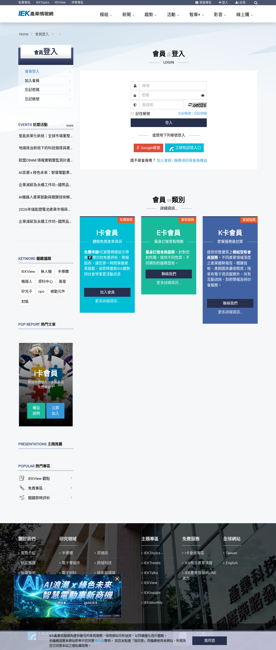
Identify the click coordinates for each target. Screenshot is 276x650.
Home (23, 34)
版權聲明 (28, 573)
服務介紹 (28, 553)
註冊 (242, 2)
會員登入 (42, 34)
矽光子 (26, 291)
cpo (41, 291)
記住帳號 (142, 113)
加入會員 (32, 81)
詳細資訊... (168, 208)
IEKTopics (42, 2)
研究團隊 (28, 563)
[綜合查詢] (256, 3)
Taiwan (231, 553)
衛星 (62, 281)
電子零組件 (71, 563)
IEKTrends (152, 563)
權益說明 (36, 411)
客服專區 (205, 2)
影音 (219, 14)
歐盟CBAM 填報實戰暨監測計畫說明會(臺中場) (57, 160)
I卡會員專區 (194, 553)
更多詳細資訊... (107, 301)
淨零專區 (77, 2)
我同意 (209, 640)
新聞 (127, 14)
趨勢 (149, 14)
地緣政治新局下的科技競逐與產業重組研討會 (55, 148)
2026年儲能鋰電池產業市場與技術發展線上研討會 (60, 209)
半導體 (63, 271)
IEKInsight (152, 592)
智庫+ (195, 14)
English (232, 563)
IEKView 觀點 (39, 478)
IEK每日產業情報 (198, 563)
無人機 (46, 271)
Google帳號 (150, 148)
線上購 (243, 14)
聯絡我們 (169, 274)
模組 (105, 14)
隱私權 (99, 641)
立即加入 (55, 411)
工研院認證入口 (188, 148)
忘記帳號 (32, 99)
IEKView (60, 2)
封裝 (25, 301)
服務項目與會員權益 (190, 160)
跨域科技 (104, 563)
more (69, 125)
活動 (172, 14)
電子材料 (69, 573)
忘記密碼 (32, 90)
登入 (224, 2)
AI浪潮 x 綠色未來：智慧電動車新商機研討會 (55, 172)
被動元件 (57, 291)
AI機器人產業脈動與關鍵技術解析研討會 (52, 197)
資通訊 (102, 553)
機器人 (26, 281)
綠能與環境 (106, 573)
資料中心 (45, 281)
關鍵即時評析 (39, 498)
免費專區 (24, 2)
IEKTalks (151, 573)
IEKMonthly (153, 602)
